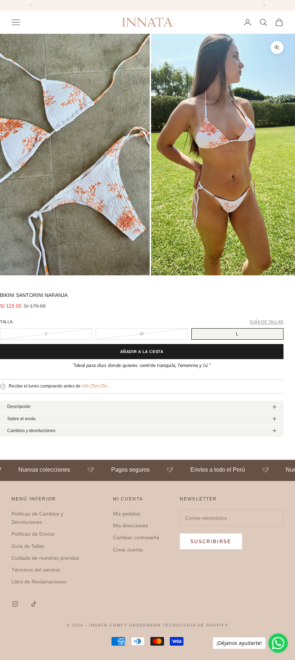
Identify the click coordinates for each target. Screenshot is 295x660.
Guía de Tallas (28, 546)
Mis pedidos (126, 514)
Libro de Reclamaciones (39, 582)
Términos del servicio (36, 570)
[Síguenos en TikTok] (33, 604)
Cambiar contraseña (136, 537)
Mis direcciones (130, 525)
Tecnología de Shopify (195, 625)
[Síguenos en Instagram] (15, 604)
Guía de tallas (266, 322)
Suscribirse (211, 541)
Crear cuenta (128, 550)
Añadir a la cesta (141, 351)
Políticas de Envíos (33, 534)
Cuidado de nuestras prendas (45, 558)
